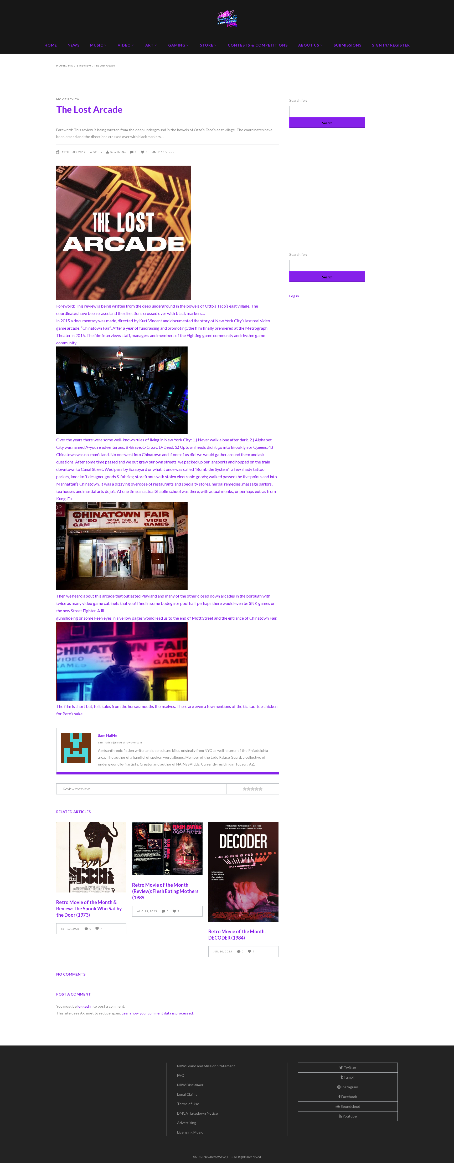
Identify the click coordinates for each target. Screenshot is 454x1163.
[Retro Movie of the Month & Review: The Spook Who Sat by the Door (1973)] (91, 857)
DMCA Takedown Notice (197, 1113)
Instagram (349, 1087)
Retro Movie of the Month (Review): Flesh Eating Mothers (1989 (165, 891)
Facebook (348, 1096)
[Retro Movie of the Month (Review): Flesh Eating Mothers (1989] (167, 848)
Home (61, 65)
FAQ (180, 1075)
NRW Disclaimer (190, 1085)
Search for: (298, 100)
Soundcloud (350, 1106)
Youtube (349, 1116)
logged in (85, 1006)
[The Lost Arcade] (76, 748)
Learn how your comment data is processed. (158, 1013)
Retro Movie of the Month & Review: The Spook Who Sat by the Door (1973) (89, 908)
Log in (294, 296)
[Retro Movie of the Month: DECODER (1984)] (243, 872)
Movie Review (79, 65)
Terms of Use (188, 1103)
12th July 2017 (74, 152)
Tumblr (349, 1077)
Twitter (349, 1067)
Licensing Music (190, 1132)
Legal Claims (187, 1094)
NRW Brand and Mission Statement (206, 1066)
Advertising (186, 1122)
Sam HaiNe (118, 152)
